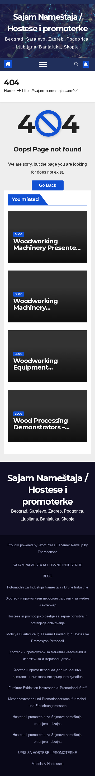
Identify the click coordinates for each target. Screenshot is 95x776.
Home (9, 90)
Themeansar (47, 552)
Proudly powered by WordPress (31, 545)
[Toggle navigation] (43, 64)
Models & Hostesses (48, 764)
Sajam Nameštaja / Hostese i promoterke (47, 490)
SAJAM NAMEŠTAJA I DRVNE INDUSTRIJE (48, 565)
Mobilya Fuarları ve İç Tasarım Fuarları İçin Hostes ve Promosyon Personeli (47, 637)
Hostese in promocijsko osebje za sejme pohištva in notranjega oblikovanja (47, 619)
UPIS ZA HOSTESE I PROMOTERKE (47, 753)
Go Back (47, 185)
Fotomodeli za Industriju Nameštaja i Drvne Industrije (47, 587)
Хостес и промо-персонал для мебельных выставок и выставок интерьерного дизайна (48, 673)
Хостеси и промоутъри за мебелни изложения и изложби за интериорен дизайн (47, 655)
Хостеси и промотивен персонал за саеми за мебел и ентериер (47, 601)
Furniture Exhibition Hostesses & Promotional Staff (47, 688)
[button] (76, 64)
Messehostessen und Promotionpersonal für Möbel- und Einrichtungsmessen (47, 702)
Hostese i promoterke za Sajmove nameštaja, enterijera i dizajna (48, 720)
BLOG (18, 234)
